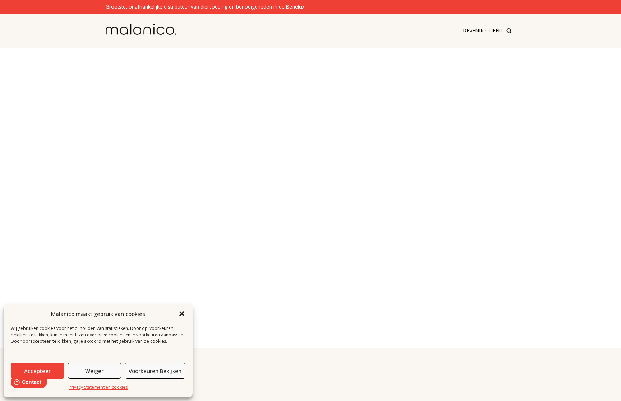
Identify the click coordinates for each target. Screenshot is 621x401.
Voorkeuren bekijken (155, 370)
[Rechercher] (509, 30)
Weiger (94, 370)
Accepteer (37, 370)
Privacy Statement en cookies (98, 387)
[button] (181, 313)
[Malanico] (141, 29)
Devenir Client (483, 30)
